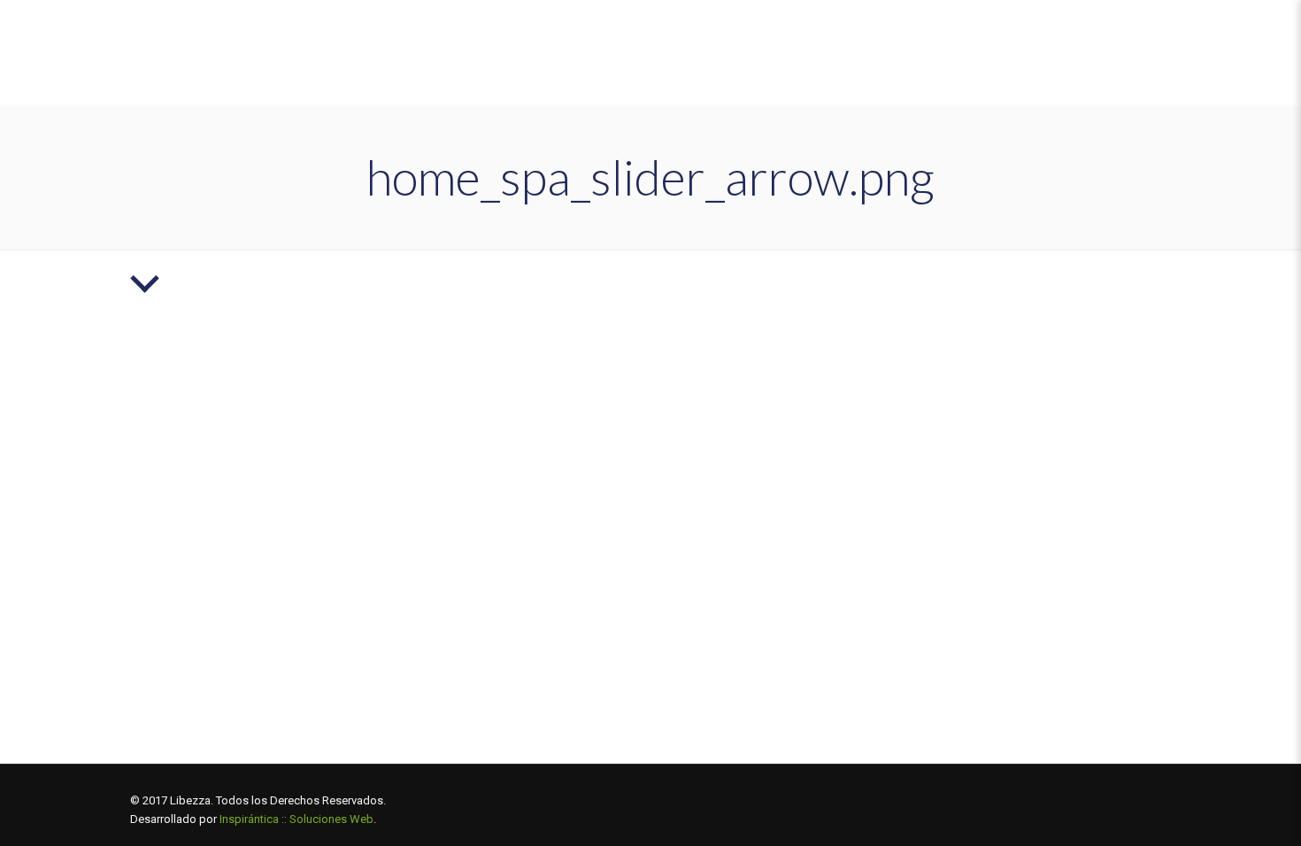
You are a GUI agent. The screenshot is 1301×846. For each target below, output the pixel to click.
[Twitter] (1083, 800)
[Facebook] (1059, 800)
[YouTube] (1106, 800)
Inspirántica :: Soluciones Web (296, 819)
